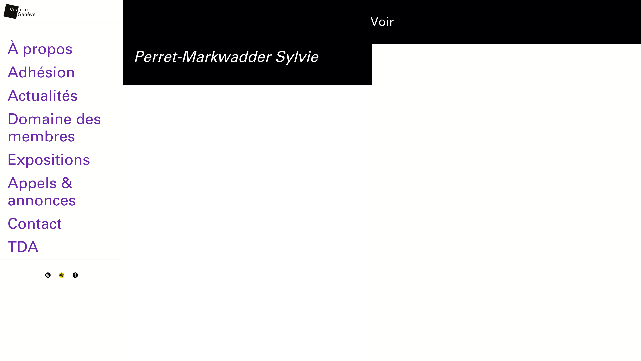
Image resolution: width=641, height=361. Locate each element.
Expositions (49, 160)
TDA (23, 247)
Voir (382, 22)
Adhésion (41, 72)
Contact (35, 224)
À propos (40, 49)
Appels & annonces (42, 191)
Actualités (43, 96)
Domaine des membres (54, 127)
